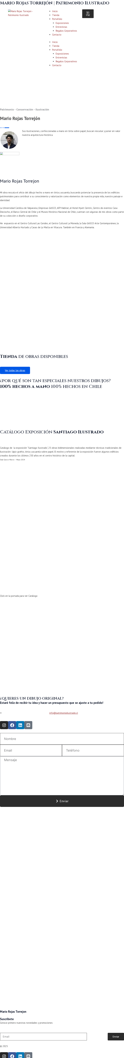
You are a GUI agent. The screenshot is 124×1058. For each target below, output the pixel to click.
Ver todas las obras (15, 370)
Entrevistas (61, 26)
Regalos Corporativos (66, 30)
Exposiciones (62, 23)
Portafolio (57, 18)
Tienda (55, 15)
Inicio (55, 11)
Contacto (56, 34)
